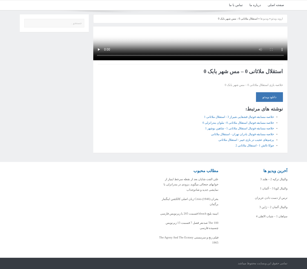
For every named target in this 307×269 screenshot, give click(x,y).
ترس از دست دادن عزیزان (271, 198)
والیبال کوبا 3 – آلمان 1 (273, 188)
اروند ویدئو (277, 18)
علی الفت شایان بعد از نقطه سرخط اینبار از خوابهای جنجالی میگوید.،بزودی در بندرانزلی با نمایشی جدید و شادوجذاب (191, 184)
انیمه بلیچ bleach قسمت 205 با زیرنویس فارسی (189, 213)
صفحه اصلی (276, 5)
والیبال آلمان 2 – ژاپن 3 (273, 207)
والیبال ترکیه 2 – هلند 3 (273, 179)
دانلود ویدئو (269, 97)
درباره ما (255, 5)
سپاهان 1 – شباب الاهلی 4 (271, 216)
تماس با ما (236, 5)
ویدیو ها (264, 18)
